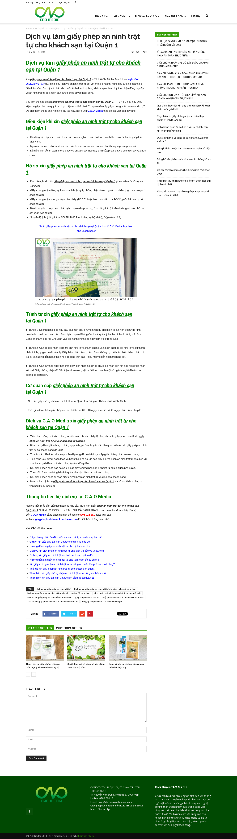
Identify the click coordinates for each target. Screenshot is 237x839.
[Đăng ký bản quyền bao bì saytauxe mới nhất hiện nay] (128, 648)
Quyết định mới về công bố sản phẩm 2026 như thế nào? (182, 139)
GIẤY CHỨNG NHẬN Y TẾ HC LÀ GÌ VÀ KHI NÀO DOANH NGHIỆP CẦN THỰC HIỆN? (181, 96)
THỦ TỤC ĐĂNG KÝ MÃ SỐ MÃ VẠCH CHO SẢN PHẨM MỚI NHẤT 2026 (182, 43)
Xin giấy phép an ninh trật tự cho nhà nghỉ (102, 601)
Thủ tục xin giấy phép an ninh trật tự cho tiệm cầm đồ (52, 601)
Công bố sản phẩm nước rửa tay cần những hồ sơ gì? (183, 161)
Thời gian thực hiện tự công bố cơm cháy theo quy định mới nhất (184, 182)
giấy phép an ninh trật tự (87, 597)
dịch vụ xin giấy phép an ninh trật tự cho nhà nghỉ (117, 593)
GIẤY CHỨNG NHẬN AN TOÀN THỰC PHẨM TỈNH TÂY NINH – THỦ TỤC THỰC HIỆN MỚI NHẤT (183, 75)
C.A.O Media (95, 110)
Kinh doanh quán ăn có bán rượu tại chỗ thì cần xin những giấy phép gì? (182, 129)
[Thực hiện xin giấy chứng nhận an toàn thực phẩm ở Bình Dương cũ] (45, 648)
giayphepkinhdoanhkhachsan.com (56, 519)
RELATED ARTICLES (40, 628)
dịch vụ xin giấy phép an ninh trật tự (53, 589)
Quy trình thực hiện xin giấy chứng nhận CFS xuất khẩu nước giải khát (183, 107)
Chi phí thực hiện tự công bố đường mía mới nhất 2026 (183, 172)
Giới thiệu (120, 16)
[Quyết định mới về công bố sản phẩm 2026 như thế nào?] (86, 648)
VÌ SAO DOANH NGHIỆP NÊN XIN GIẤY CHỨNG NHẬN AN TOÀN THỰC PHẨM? (181, 54)
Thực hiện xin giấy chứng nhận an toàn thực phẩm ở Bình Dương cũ (180, 118)
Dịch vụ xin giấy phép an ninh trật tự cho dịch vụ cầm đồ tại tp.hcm (58, 593)
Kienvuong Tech (86, 835)
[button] (207, 16)
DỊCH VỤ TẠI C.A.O (146, 16)
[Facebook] (75, 2)
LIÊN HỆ (195, 16)
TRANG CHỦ (102, 16)
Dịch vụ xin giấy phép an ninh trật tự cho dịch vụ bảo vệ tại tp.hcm (105, 589)
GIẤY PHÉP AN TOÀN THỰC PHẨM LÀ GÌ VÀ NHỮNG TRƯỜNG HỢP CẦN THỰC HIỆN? (180, 86)
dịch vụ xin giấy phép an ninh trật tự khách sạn (49, 597)
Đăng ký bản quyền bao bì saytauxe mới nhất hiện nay (183, 150)
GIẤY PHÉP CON (173, 16)
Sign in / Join (64, 2)
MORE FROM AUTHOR (69, 628)
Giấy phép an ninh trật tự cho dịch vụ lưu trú (123, 597)
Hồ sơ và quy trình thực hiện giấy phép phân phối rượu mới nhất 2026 (183, 193)
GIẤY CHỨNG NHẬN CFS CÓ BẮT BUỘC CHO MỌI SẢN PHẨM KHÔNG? (183, 64)
